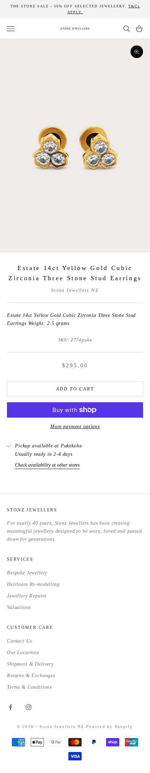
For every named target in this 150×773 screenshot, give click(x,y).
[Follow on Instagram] (28, 707)
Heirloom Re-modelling (33, 584)
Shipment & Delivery (30, 664)
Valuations (18, 607)
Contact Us (19, 641)
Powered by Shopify (109, 726)
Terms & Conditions (29, 687)
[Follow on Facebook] (10, 707)
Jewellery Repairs (26, 595)
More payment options (75, 426)
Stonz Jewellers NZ (75, 290)
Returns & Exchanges (31, 675)
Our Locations (23, 652)
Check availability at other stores (47, 465)
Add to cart (75, 388)
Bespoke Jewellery (27, 572)
